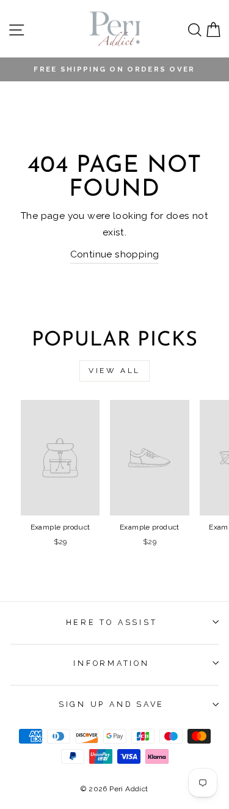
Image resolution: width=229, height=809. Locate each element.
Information (111, 663)
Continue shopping (114, 254)
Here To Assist (112, 622)
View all (114, 370)
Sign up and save (111, 704)
